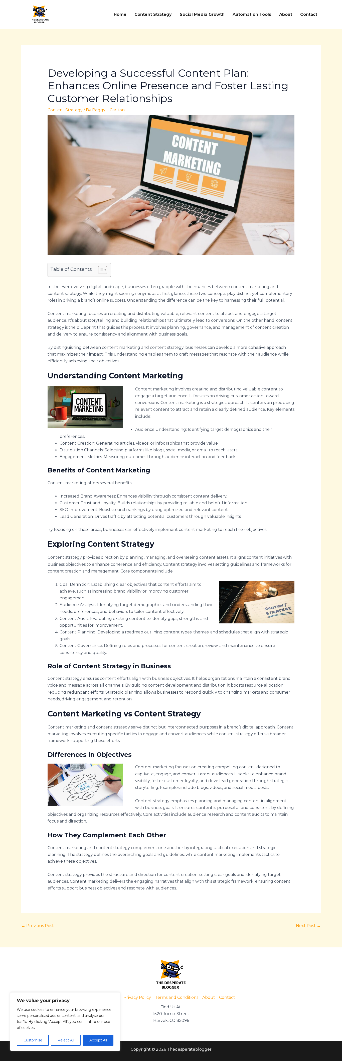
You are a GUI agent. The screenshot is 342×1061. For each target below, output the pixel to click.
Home (120, 14)
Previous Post (37, 925)
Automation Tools (252, 14)
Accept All (98, 1040)
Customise (33, 1040)
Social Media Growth (202, 14)
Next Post (308, 925)
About (285, 14)
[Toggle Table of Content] (100, 270)
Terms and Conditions (176, 997)
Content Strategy (153, 14)
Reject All (66, 1040)
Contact (308, 14)
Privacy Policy (137, 997)
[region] (65, 1021)
